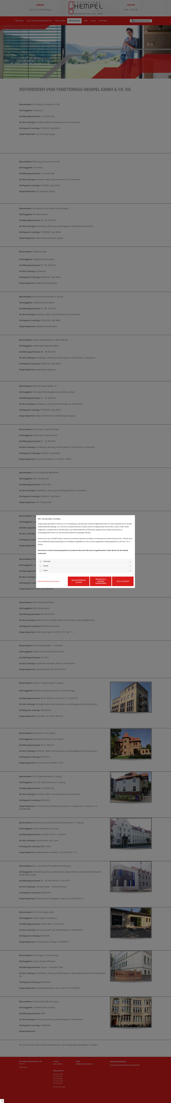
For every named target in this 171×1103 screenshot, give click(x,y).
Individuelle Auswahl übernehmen (100, 581)
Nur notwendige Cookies (79, 581)
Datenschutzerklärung (44, 581)
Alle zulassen (123, 581)
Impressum (56, 581)
